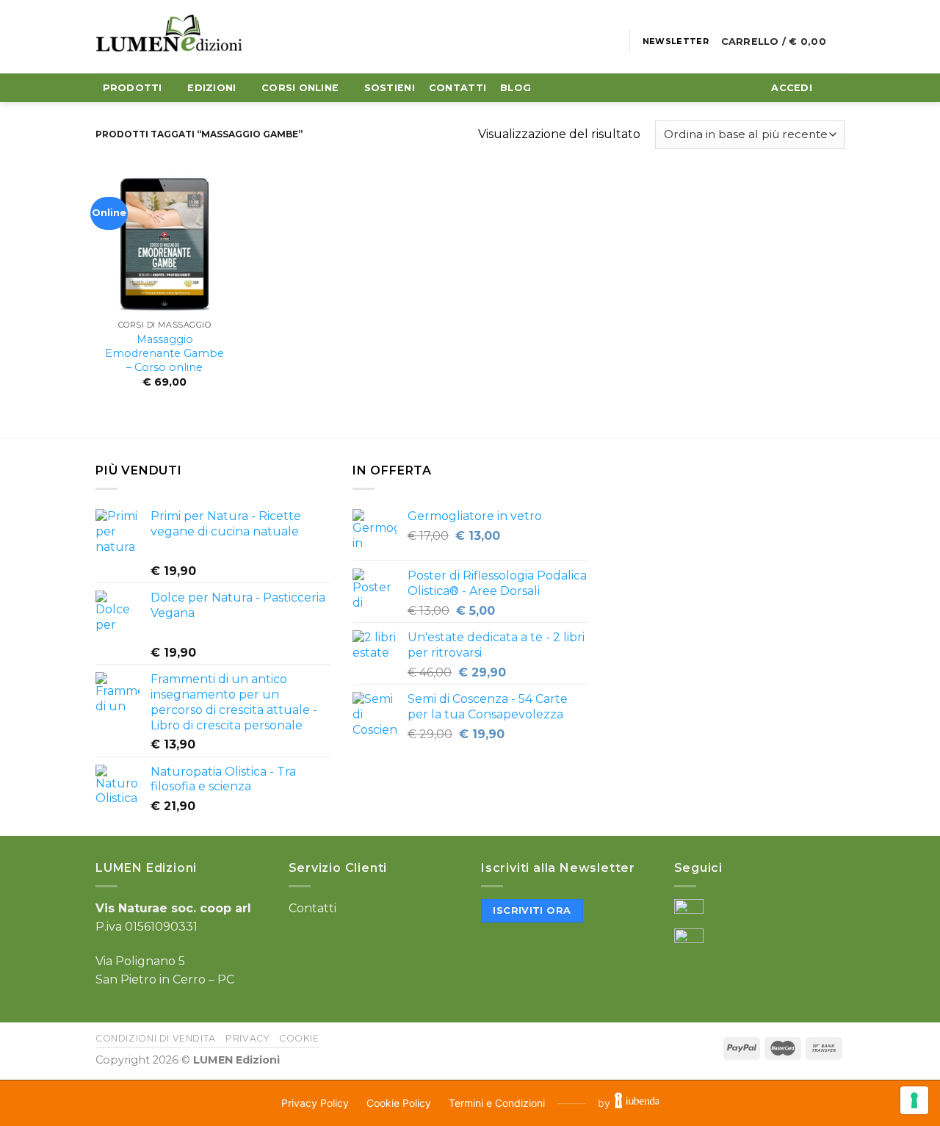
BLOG (515, 87)
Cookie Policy (398, 1103)
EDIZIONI (211, 87)
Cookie (299, 1038)
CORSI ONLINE (300, 87)
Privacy (247, 1038)
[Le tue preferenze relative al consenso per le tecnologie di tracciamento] (914, 1100)
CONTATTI (457, 87)
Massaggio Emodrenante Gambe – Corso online (164, 353)
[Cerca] (832, 88)
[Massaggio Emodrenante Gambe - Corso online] (164, 244)
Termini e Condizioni (497, 1103)
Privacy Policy (315, 1103)
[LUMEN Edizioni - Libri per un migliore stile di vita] (168, 37)
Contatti (312, 908)
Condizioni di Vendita (155, 1038)
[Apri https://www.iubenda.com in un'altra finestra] (637, 1103)
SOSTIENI (389, 87)
